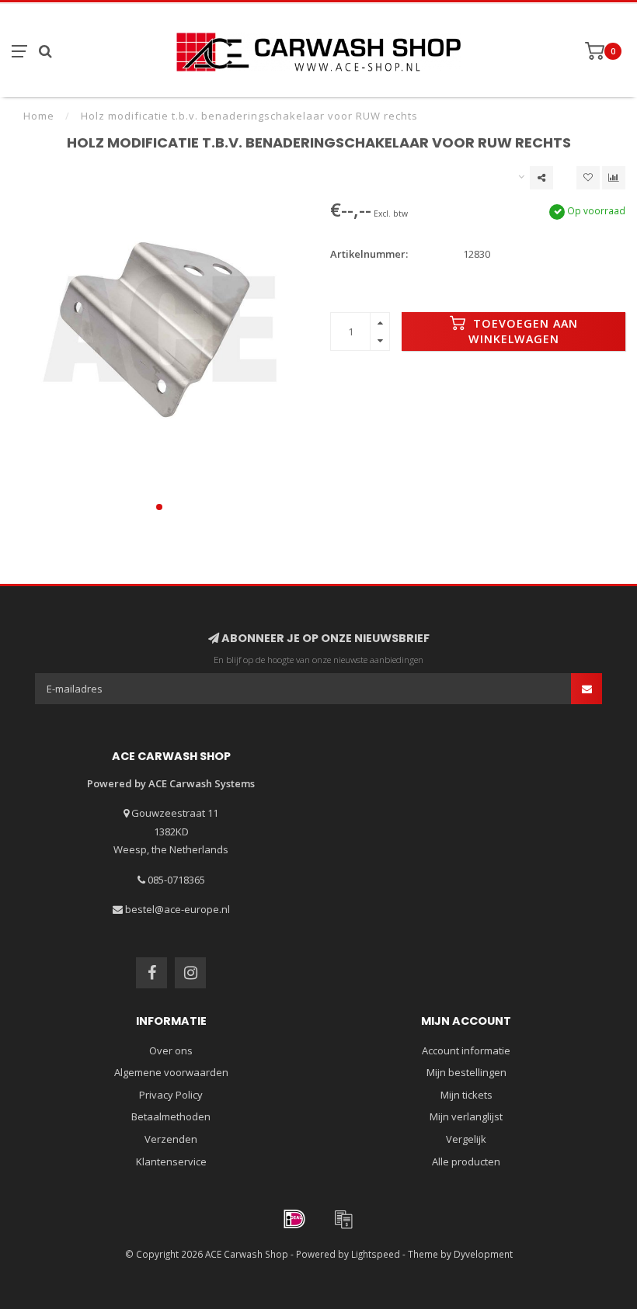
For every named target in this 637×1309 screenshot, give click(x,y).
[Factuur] (343, 1219)
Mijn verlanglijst (466, 1116)
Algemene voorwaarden (171, 1072)
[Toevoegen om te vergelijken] (613, 177)
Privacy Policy (171, 1095)
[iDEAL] (294, 1219)
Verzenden (170, 1139)
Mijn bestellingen (466, 1072)
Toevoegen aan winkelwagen (523, 331)
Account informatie (466, 1050)
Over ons (171, 1050)
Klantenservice (171, 1161)
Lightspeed (375, 1254)
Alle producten (466, 1161)
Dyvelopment (483, 1254)
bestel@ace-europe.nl (177, 909)
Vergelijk (466, 1139)
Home (38, 116)
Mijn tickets (466, 1095)
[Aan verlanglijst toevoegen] (588, 177)
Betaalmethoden (171, 1116)
